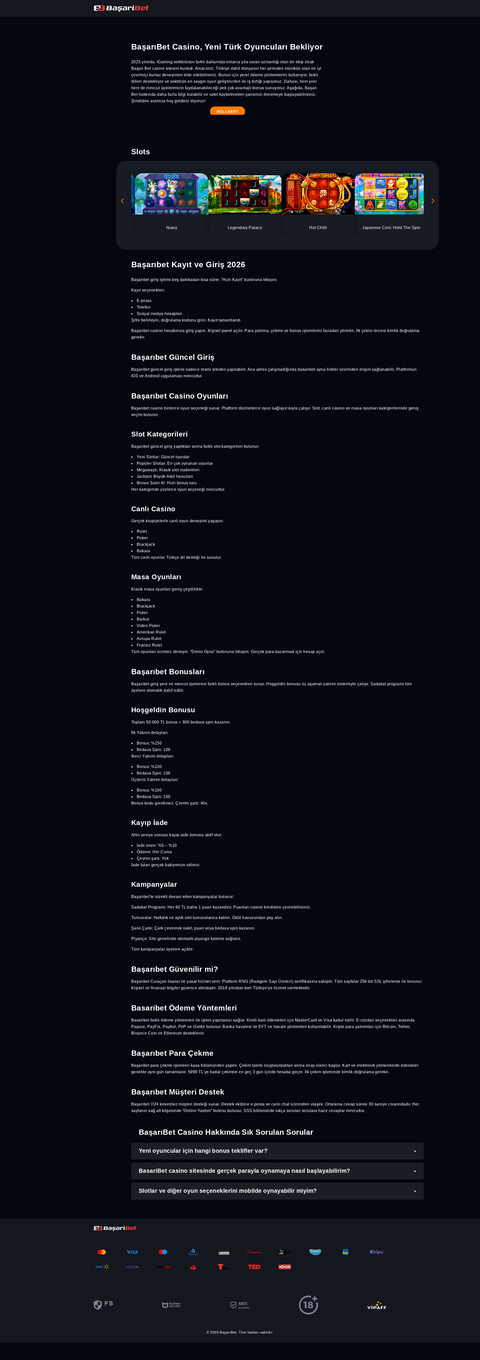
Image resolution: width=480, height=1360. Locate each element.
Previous (123, 201)
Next (432, 201)
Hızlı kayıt (227, 112)
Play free (172, 197)
